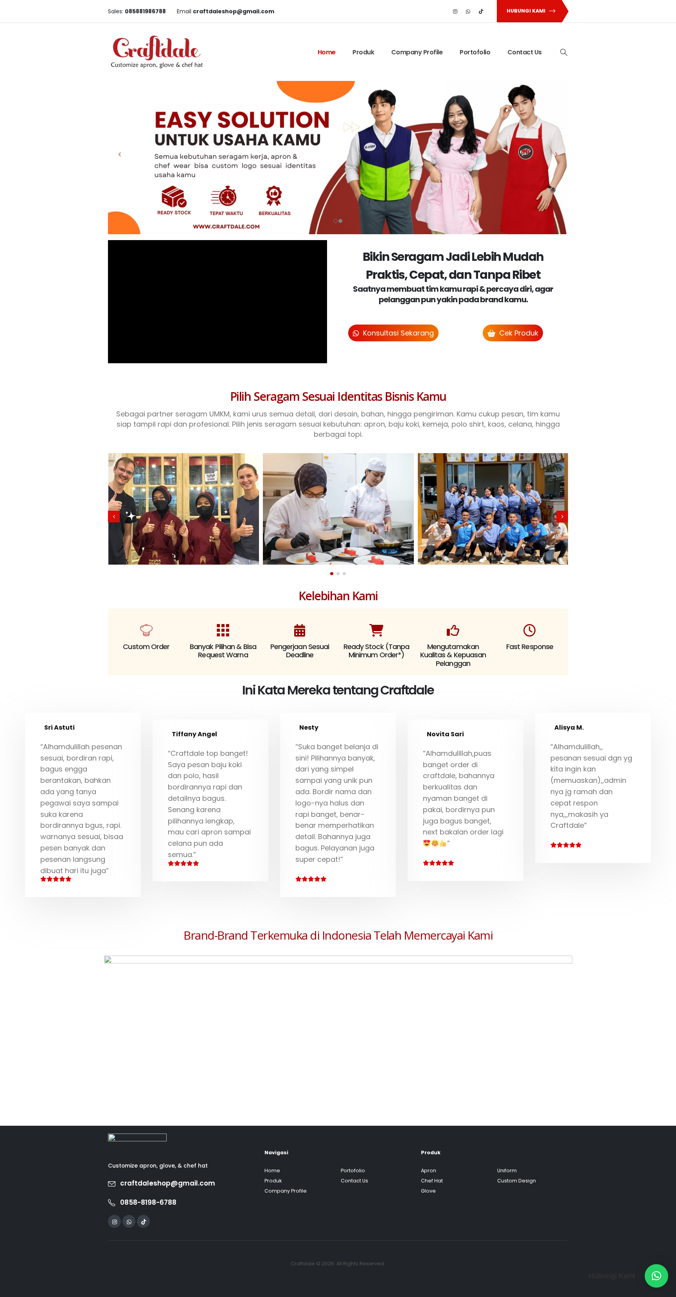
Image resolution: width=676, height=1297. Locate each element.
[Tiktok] (481, 11)
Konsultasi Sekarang (397, 333)
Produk (363, 52)
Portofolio (475, 52)
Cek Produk (517, 333)
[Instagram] (455, 11)
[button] (563, 52)
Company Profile (417, 52)
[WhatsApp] (468, 11)
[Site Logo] (157, 52)
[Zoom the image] (137, 1138)
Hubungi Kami (527, 10)
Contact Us (524, 52)
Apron (428, 1170)
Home (327, 52)
